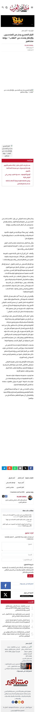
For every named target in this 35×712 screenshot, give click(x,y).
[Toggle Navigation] (32, 7)
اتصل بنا (5, 707)
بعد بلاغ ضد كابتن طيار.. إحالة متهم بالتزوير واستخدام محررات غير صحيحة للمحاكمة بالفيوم (17, 168)
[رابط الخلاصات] (19, 702)
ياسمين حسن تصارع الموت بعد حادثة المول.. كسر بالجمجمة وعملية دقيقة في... (12, 666)
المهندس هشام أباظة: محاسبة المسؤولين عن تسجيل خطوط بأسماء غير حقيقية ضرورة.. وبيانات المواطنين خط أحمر (16, 634)
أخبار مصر (24, 30)
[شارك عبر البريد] (20, 468)
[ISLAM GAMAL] (30, 498)
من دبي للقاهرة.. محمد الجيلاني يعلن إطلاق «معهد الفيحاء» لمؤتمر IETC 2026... (12, 649)
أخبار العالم (21, 478)
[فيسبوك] (6, 496)
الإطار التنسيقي (10, 482)
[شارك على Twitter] (25, 468)
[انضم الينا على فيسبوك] (13, 702)
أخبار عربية (21, 482)
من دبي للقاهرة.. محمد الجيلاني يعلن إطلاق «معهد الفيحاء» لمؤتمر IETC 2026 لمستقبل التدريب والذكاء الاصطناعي (17, 608)
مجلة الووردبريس (15, 710)
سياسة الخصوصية (14, 707)
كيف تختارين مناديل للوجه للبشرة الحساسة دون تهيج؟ (19, 519)
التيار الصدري (20, 487)
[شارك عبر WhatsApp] (15, 468)
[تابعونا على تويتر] (16, 702)
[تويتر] (3, 496)
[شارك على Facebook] (31, 468)
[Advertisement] (17, 70)
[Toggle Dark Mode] (6, 7)
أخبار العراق (12, 478)
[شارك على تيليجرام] (4, 468)
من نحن (22, 707)
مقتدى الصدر (10, 487)
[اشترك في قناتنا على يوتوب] (22, 702)
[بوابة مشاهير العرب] (17, 681)
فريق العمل (28, 707)
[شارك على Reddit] (10, 468)
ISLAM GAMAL (29, 45)
